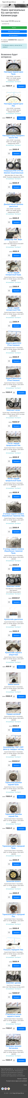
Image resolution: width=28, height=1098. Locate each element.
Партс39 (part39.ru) (9, 2)
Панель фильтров (14, 31)
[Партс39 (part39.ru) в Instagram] (5, 1088)
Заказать (21, 86)
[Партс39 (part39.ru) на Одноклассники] (8, 1088)
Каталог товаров (22, 1078)
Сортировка (14, 35)
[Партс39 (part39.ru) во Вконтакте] (2, 1088)
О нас (25, 1085)
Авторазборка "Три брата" (13, 81)
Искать (14, 27)
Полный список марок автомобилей (16, 1081)
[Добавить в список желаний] (14, 86)
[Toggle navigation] (24, 2)
